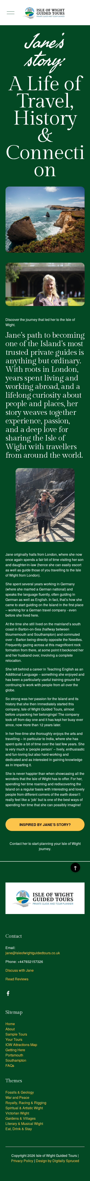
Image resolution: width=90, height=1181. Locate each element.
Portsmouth (14, 1055)
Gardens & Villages (20, 1118)
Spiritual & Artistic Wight (24, 1107)
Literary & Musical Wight (24, 1123)
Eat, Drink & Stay (18, 1128)
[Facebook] (8, 993)
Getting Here (15, 1049)
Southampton (15, 1060)
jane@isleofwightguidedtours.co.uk (32, 952)
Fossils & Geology (19, 1092)
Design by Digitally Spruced (57, 1160)
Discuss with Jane (19, 970)
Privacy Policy (22, 1160)
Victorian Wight (17, 1113)
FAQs (9, 1065)
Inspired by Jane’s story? (45, 824)
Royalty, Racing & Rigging (25, 1102)
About (10, 1028)
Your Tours (13, 1039)
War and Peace (17, 1097)
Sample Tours (16, 1034)
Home (10, 1023)
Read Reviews (16, 978)
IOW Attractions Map (21, 1044)
